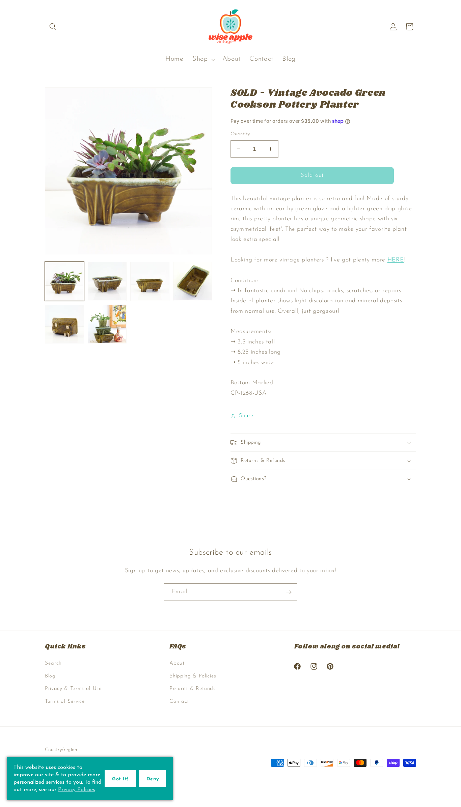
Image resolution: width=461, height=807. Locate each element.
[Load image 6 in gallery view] (107, 323)
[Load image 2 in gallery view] (107, 281)
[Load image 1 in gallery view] (64, 281)
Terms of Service (65, 701)
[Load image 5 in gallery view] (64, 323)
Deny (152, 779)
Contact (179, 701)
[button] (53, 27)
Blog (50, 676)
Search (53, 663)
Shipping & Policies (192, 676)
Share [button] (246, 415)
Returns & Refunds (192, 688)
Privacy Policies (76, 789)
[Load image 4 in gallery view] (192, 281)
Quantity (240, 134)
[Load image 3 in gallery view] (149, 281)
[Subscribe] (289, 592)
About (176, 663)
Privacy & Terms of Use (73, 688)
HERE (395, 260)
